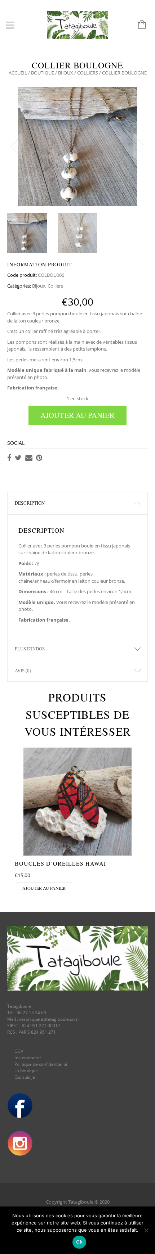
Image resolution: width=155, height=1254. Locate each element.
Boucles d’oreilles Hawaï (60, 863)
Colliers (87, 72)
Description (30, 503)
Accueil (18, 72)
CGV (18, 1051)
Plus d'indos (30, 648)
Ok (79, 1242)
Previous (14, 146)
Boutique (42, 72)
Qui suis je (24, 1077)
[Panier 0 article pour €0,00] (138, 25)
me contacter (27, 1058)
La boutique (26, 1071)
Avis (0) (23, 670)
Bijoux (65, 72)
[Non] (146, 1230)
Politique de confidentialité (40, 1064)
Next (140, 146)
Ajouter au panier (77, 415)
